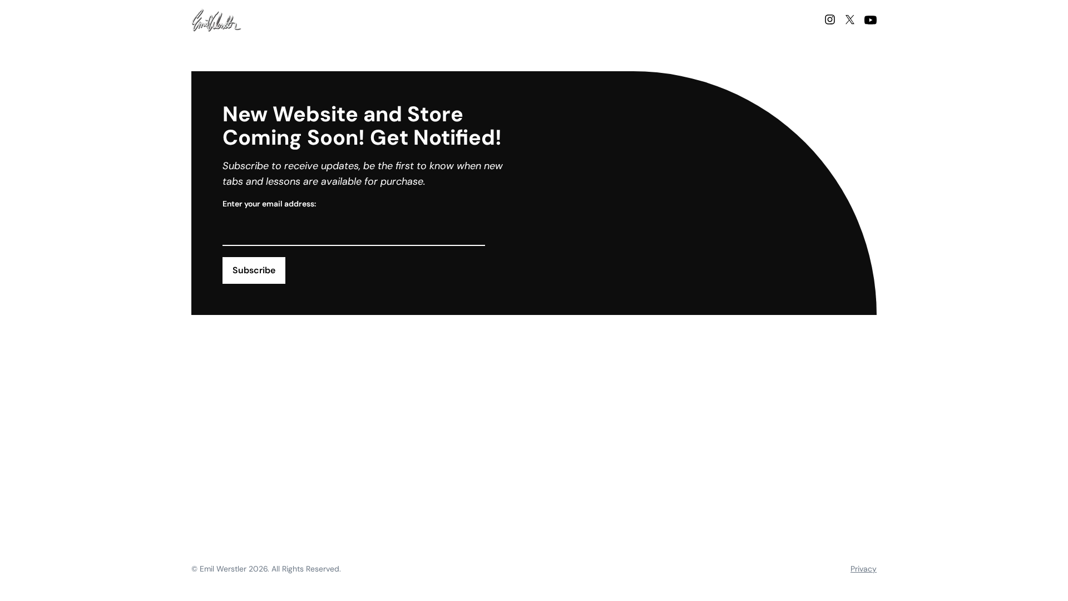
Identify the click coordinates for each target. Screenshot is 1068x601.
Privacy (864, 569)
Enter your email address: (269, 204)
